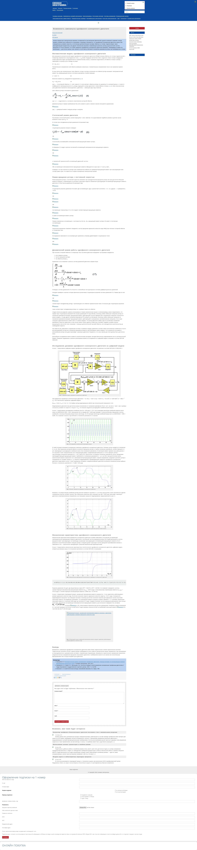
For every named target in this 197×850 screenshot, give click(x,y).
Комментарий (58, 691)
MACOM (139, 38)
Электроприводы (87, 16)
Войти (54, 10)
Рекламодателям (67, 8)
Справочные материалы (133, 18)
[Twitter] (56, 678)
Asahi (142, 35)
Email (56, 710)
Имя (56, 705)
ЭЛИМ (138, 47)
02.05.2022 (57, 674)
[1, (80, 78)
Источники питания (97, 16)
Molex (134, 40)
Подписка (129, 5)
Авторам (55, 8)
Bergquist (131, 36)
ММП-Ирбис (139, 41)
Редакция (60, 8)
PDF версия (55, 37)
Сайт (55, 716)
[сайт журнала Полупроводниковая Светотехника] (113, 769)
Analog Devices (138, 35)
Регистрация (60, 10)
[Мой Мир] (59, 678)
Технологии (123, 18)
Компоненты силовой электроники (72, 16)
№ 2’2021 (54, 35)
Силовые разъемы (58, 16)
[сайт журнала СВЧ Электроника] (123, 769)
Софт (118, 18)
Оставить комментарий (60, 675)
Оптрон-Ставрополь (133, 47)
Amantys (133, 35)
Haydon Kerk (131, 38)
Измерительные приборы (79, 18)
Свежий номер (130, 3)
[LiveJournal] (61, 678)
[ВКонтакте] (54, 678)
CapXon (134, 36)
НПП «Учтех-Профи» (133, 43)
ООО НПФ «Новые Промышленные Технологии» (136, 45)
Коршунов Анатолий (57, 32)
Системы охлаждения (110, 16)
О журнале (75, 8)
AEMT (130, 35)
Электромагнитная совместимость (62, 18)
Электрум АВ (131, 49)
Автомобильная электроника (94, 18)
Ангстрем (137, 40)
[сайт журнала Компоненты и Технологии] (102, 769)
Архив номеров (131, 8)
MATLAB (130, 40)
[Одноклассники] (58, 678)
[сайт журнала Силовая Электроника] (83, 769)
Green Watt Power (139, 36)
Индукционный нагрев (122, 16)
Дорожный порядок (133, 41)
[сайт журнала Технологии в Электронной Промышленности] (93, 769)
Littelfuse (136, 38)
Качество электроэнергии (109, 18)
